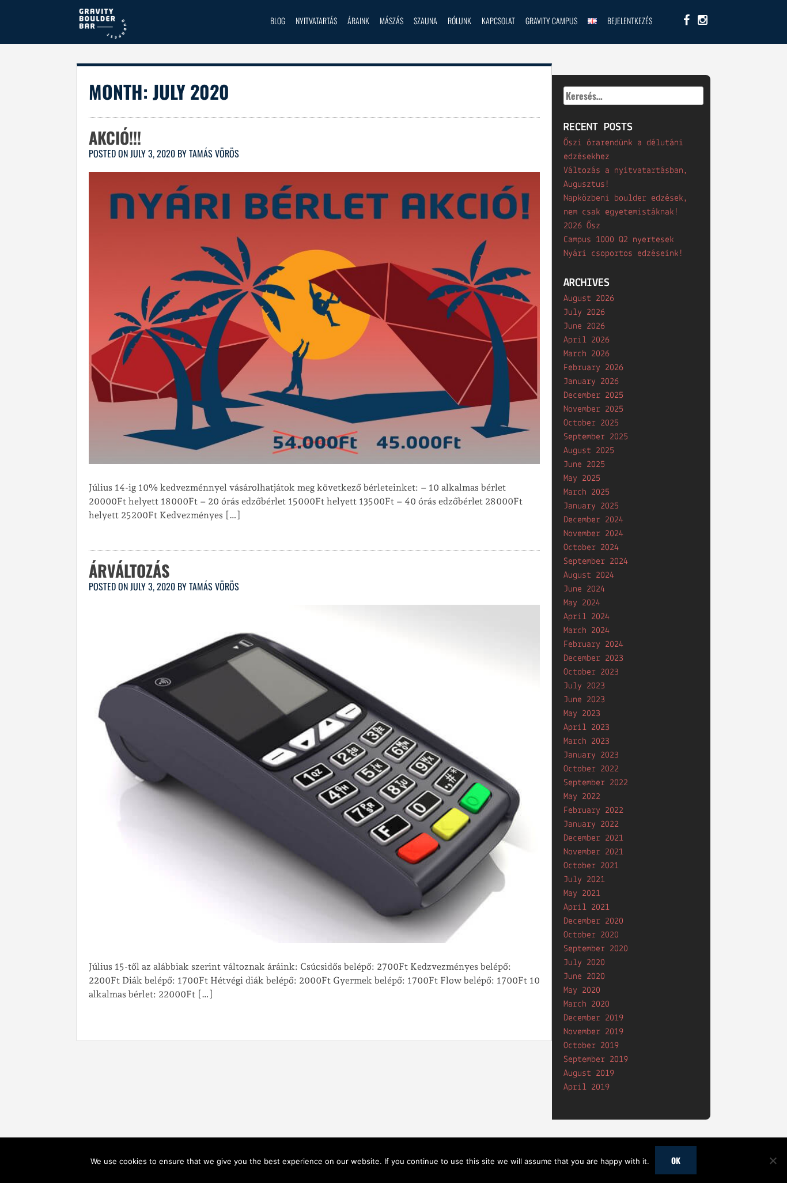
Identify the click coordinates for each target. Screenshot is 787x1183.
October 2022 (591, 769)
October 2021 (591, 866)
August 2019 (588, 1073)
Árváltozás (129, 570)
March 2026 (586, 354)
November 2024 (593, 533)
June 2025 (584, 464)
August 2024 (588, 575)
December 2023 (593, 658)
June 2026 (584, 326)
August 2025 (588, 450)
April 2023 (586, 727)
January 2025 (591, 506)
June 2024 (584, 589)
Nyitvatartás (316, 20)
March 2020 (586, 1004)
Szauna (425, 20)
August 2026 (588, 298)
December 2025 (593, 395)
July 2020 (584, 962)
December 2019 (593, 1018)
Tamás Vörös (214, 153)
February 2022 (593, 810)
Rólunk (459, 20)
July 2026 (584, 312)
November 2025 (593, 409)
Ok (675, 1160)
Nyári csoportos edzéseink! (623, 253)
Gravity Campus (551, 20)
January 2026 (591, 381)
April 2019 (586, 1087)
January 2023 (591, 755)
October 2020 (591, 935)
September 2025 (595, 437)
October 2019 (591, 1045)
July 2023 (584, 686)
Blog (277, 20)
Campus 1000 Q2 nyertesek (618, 239)
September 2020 (595, 949)
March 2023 (586, 741)
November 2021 (593, 852)
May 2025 (581, 478)
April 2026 (586, 340)
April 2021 (586, 907)
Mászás (391, 20)
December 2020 (593, 921)
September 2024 (595, 561)
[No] (772, 1160)
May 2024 (581, 603)
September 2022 (595, 783)
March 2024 (586, 630)
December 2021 (593, 838)
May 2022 (581, 796)
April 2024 (586, 616)
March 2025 (586, 492)
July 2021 (584, 879)
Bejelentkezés (629, 20)
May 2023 (581, 713)
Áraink (358, 20)
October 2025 (591, 423)
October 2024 (591, 547)
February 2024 (593, 644)
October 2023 (591, 672)
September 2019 (595, 1059)
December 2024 (593, 520)
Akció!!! (115, 137)
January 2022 (591, 824)
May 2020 (581, 990)
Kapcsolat (498, 20)
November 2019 (593, 1032)
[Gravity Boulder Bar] (102, 37)
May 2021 (581, 893)
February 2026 (593, 367)
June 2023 (584, 699)
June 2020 (584, 976)
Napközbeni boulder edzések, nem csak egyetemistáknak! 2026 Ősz (625, 212)
